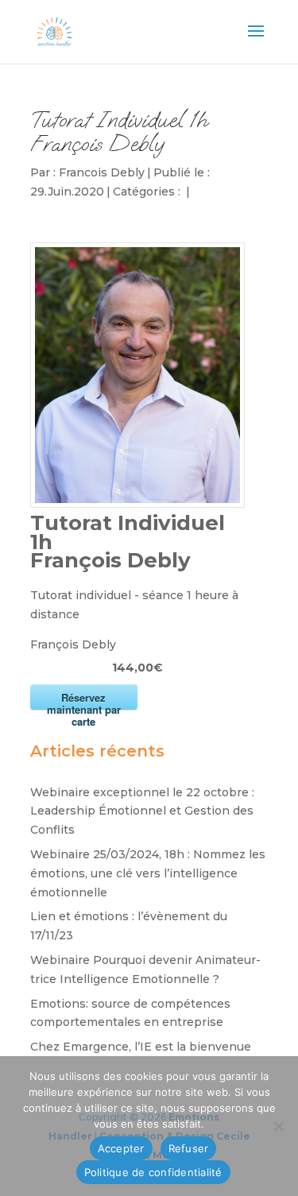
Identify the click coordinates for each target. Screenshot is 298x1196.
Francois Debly (102, 172)
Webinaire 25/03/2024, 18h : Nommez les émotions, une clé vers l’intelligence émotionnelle (147, 873)
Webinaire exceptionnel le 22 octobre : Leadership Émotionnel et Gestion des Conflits (142, 811)
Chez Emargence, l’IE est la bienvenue (140, 1046)
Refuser (188, 1148)
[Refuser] (278, 1126)
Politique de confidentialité (153, 1172)
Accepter (121, 1148)
